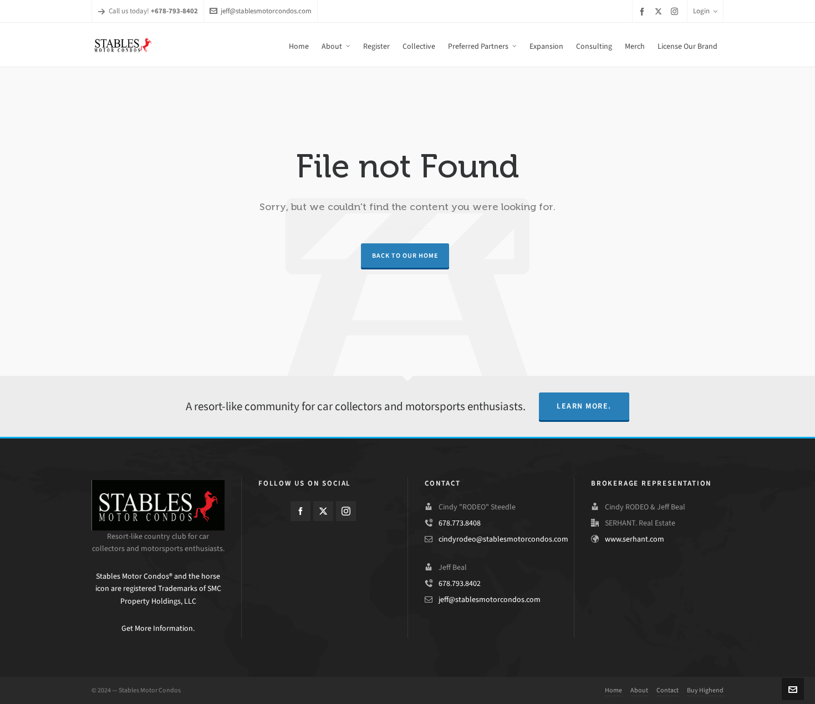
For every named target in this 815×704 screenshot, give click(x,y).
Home (613, 690)
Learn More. (584, 406)
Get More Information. (158, 628)
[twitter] (660, 11)
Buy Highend (705, 690)
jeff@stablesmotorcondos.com (266, 11)
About (639, 690)
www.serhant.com (634, 539)
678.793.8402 (460, 583)
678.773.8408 (460, 523)
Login (701, 11)
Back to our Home (405, 255)
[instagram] (676, 11)
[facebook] (643, 11)
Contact (667, 690)
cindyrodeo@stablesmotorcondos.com (503, 539)
